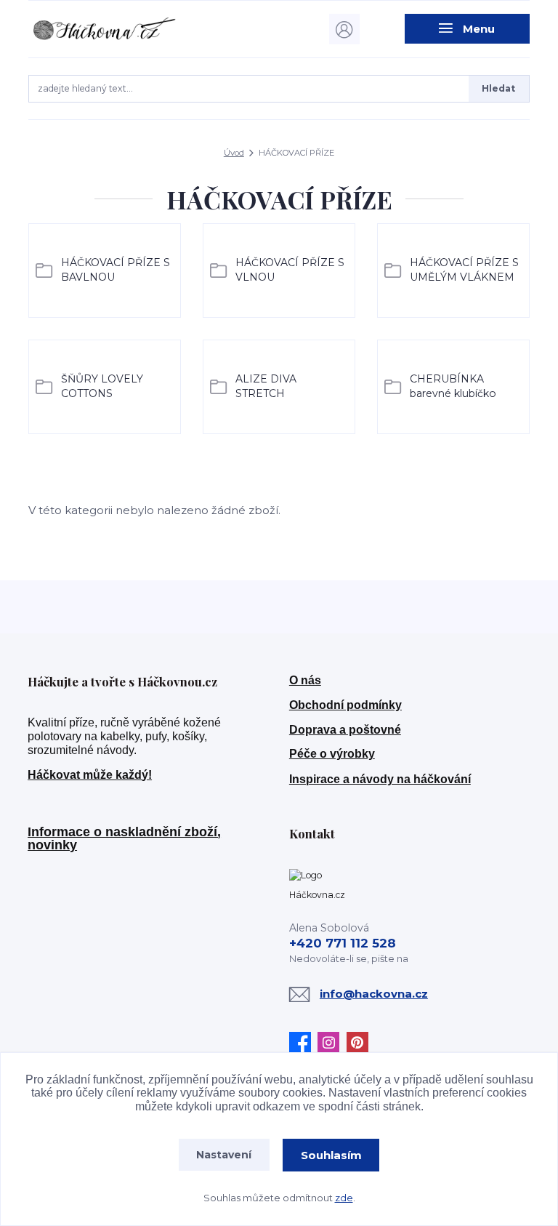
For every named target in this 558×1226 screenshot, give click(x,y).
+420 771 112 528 (342, 943)
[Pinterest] (361, 1043)
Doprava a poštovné (345, 730)
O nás (305, 680)
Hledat (498, 88)
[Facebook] (303, 1043)
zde (344, 1197)
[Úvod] (103, 28)
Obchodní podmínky (345, 705)
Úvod (234, 153)
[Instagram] (332, 1043)
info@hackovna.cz (374, 994)
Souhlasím (331, 1155)
